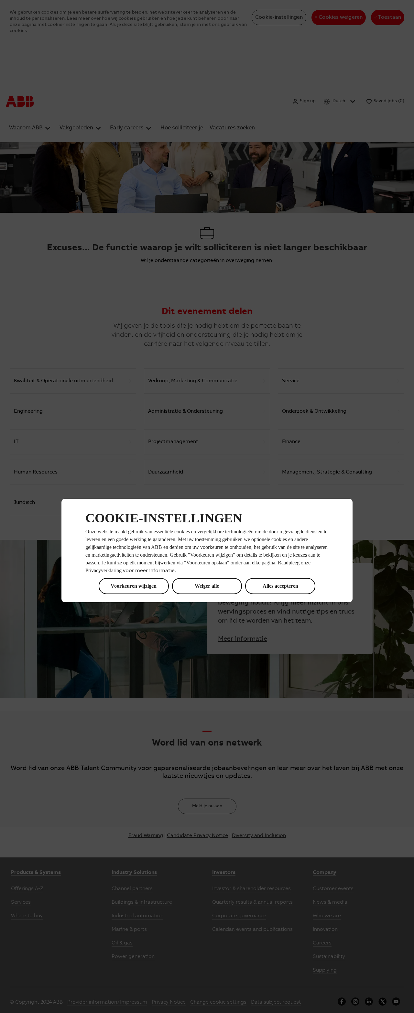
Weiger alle (207, 586)
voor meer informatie (149, 570)
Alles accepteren (280, 586)
